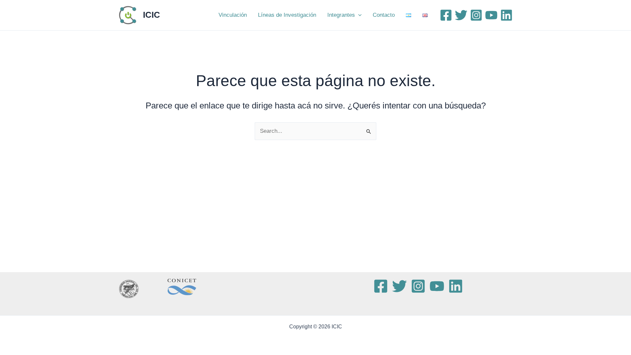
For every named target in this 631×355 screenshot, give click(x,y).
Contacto (384, 15)
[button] (358, 15)
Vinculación (233, 15)
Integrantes (341, 15)
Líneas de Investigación (287, 15)
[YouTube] (491, 15)
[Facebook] (446, 15)
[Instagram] (476, 15)
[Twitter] (461, 15)
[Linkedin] (506, 15)
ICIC (151, 15)
